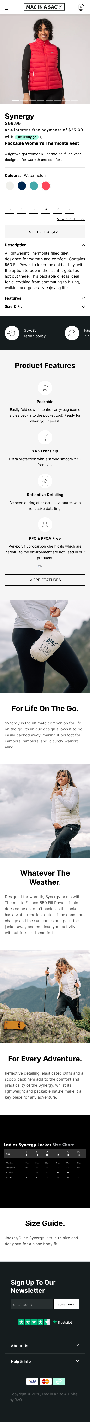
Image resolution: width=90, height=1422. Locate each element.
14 (45, 209)
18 (69, 209)
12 (33, 209)
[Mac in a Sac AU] (44, 6)
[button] (8, 7)
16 (57, 209)
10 (21, 209)
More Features (45, 579)
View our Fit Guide (71, 219)
